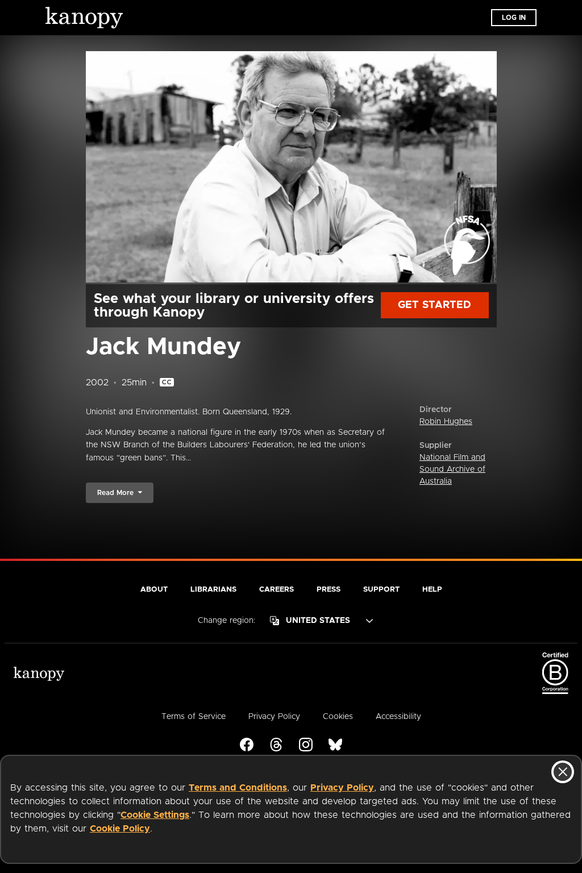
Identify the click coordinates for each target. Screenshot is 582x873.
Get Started (434, 305)
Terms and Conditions (238, 787)
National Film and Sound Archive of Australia (452, 469)
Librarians (213, 589)
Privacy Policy (342, 787)
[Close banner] (563, 772)
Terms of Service (193, 717)
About (154, 589)
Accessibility (398, 717)
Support (381, 589)
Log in (514, 17)
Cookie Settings (154, 815)
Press (328, 589)
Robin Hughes (445, 422)
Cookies (338, 717)
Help (432, 589)
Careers (276, 589)
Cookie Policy (120, 828)
